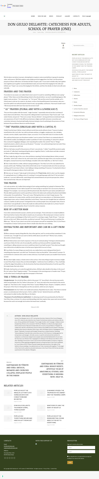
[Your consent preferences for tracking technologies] (2, 476)
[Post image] (8, 393)
